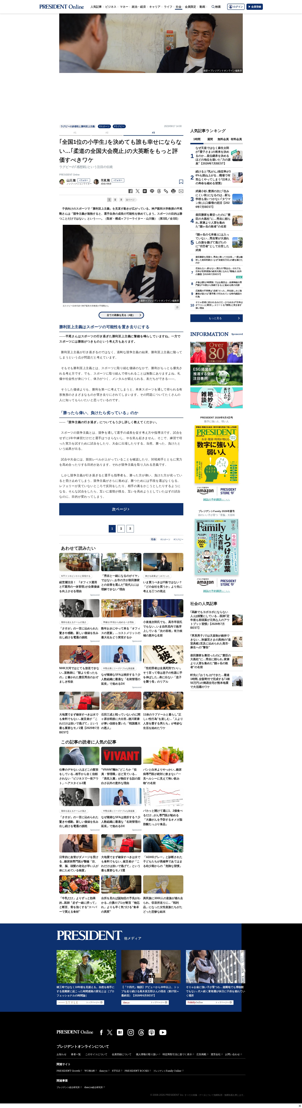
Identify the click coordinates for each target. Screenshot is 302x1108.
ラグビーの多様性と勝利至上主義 (78, 126)
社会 (178, 6)
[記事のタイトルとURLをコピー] (166, 191)
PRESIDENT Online (69, 174)
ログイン (238, 6)
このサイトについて (96, 1054)
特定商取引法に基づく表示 (177, 1054)
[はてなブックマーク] (120, 1032)
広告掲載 (201, 1054)
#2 (107, 132)
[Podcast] (152, 1032)
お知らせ (61, 1054)
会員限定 (190, 6)
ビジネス (110, 6)
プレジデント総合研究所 (68, 1087)
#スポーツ (104, 126)
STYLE (116, 1071)
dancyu (103, 1071)
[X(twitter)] (109, 1032)
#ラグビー (119, 126)
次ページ (130, 200)
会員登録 (256, 6)
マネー (124, 6)
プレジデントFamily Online (167, 1071)
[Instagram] (131, 1032)
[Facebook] (101, 1032)
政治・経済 (139, 6)
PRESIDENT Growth (68, 1071)
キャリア (154, 6)
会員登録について (121, 1054)
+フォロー (83, 180)
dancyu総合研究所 (93, 1087)
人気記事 (96, 6)
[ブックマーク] (181, 182)
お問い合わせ (232, 1054)
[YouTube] (162, 1032)
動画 (202, 6)
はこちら (216, 500)
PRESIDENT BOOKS (137, 1071)
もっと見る (215, 318)
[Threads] (141, 1032)
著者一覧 (76, 1054)
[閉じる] (300, 1106)
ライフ (168, 6)
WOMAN (89, 1071)
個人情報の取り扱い (147, 1054)
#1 (75, 132)
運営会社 (216, 1054)
